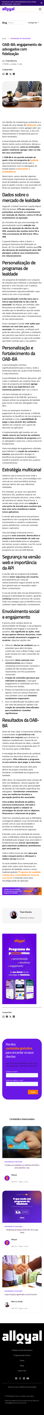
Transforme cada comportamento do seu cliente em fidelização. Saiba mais (19, 3)
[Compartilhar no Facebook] (7, 74)
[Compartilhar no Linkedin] (13, 74)
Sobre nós (22, 1371)
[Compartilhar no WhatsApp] (3, 74)
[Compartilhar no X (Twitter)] (10, 74)
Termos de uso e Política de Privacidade (22, 1387)
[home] (8, 9)
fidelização (32, 125)
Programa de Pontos (22, 1355)
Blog (22, 1365)
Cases (22, 1360)
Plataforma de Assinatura (22, 1350)
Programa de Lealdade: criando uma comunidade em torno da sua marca (21, 875)
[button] (39, 9)
